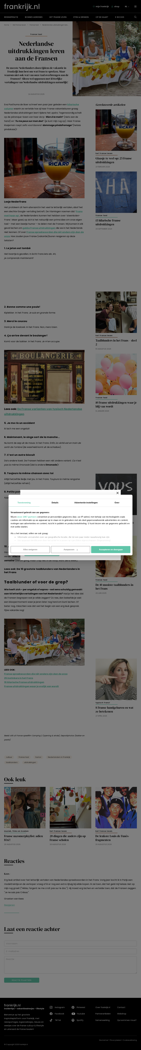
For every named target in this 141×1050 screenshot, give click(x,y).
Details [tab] (55, 502)
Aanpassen (69, 549)
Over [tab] (117, 502)
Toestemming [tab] (24, 502)
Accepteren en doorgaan (111, 549)
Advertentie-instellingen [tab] (86, 502)
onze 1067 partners (27, 517)
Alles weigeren (30, 549)
